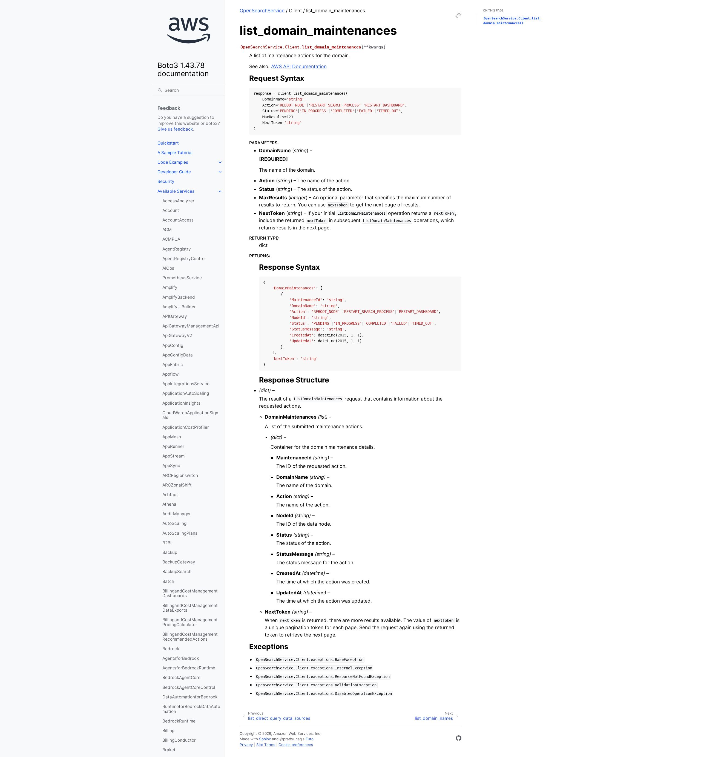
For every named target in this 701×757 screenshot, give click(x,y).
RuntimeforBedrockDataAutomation (191, 709)
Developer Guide (174, 171)
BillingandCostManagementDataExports (190, 608)
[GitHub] (458, 739)
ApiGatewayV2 (177, 335)
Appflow (170, 374)
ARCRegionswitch (180, 475)
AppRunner (173, 446)
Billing (168, 730)
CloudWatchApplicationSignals (190, 415)
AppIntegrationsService (185, 383)
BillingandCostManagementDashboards (190, 593)
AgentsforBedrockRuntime (188, 667)
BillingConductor (179, 740)
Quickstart (168, 143)
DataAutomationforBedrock (189, 697)
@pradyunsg (291, 739)
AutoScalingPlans (179, 533)
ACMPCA (171, 239)
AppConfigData (177, 355)
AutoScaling (174, 523)
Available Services (175, 191)
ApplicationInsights (181, 403)
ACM (167, 229)
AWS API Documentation (299, 66)
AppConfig (172, 345)
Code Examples (172, 162)
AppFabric (172, 364)
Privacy (246, 744)
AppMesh (171, 436)
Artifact (170, 494)
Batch (168, 581)
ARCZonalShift (177, 485)
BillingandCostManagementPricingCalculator (190, 622)
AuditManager (176, 513)
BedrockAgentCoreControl (188, 687)
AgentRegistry (176, 249)
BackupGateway (178, 562)
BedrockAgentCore (181, 677)
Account (170, 210)
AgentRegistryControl (184, 258)
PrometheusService (182, 277)
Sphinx (265, 739)
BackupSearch (176, 571)
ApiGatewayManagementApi (190, 326)
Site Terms (265, 744)
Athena (169, 504)
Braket (169, 749)
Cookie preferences (295, 744)
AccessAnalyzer (178, 200)
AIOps (168, 268)
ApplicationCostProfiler (185, 427)
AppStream (173, 456)
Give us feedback (175, 129)
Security (165, 181)
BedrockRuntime (179, 721)
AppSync (171, 465)
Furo (310, 739)
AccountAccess (178, 220)
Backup (169, 552)
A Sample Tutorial (175, 152)
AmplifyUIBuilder (179, 306)
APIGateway (174, 316)
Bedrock (170, 648)
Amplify (169, 287)
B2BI (166, 542)
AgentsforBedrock (180, 658)
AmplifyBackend (178, 297)
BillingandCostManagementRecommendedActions (190, 637)
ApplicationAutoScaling (185, 393)
